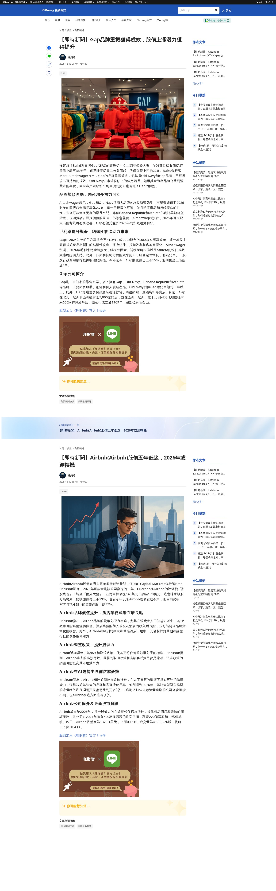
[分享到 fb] (49, 48)
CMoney (7, 2)
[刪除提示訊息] (45, 73)
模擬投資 (88, 2)
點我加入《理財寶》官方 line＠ (82, 310)
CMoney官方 (144, 20)
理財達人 (96, 20)
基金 (67, 20)
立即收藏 (39, 82)
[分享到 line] (49, 56)
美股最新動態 (84, 401)
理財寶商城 (20, 2)
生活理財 (126, 20)
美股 (57, 20)
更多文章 (197, 83)
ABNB (64, 491)
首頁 (61, 30)
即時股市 (62, 2)
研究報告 (80, 20)
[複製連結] (49, 64)
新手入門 (111, 20)
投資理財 (50, 2)
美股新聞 (79, 30)
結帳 (261, 2)
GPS (63, 73)
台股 (47, 20)
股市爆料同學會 (36, 2)
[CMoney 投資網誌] (54, 10)
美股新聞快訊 (67, 401)
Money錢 (162, 20)
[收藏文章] (49, 73)
